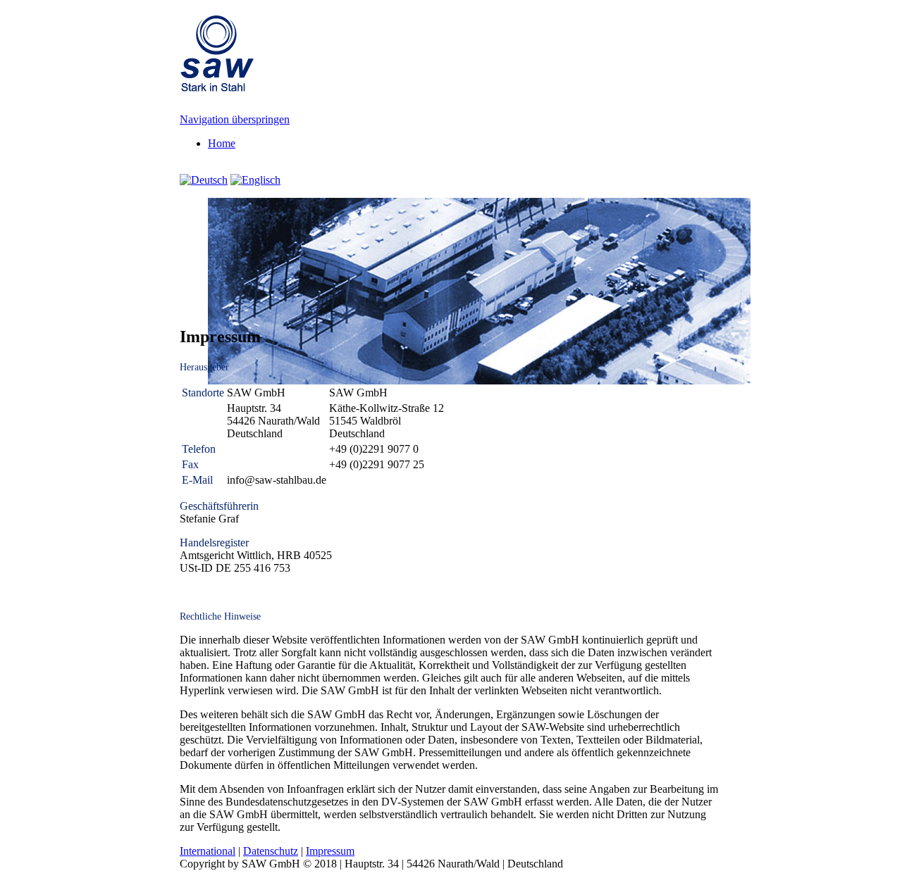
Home (221, 143)
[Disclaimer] (255, 180)
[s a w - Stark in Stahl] (217, 84)
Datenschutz (270, 851)
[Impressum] (204, 180)
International (207, 851)
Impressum (330, 851)
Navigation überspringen (235, 119)
